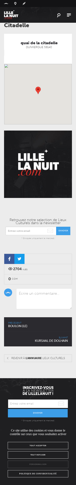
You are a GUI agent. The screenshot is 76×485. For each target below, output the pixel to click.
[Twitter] (19, 259)
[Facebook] (9, 259)
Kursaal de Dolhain (51, 339)
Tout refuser (38, 455)
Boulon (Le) (17, 324)
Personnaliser (38, 464)
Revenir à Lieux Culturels (38, 358)
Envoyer (63, 231)
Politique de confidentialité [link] (38, 474)
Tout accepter (38, 446)
